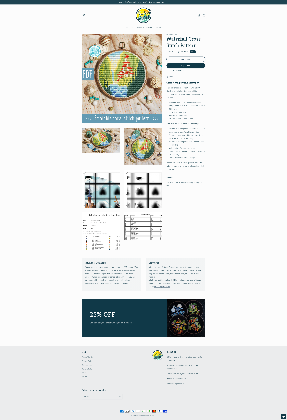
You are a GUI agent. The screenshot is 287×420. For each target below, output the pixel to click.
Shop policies (87, 365)
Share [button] (171, 77)
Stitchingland (140, 415)
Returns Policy (87, 369)
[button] (84, 15)
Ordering (85, 373)
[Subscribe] (119, 396)
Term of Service (87, 357)
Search (84, 377)
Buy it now (185, 66)
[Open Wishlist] (283, 416)
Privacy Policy (87, 361)
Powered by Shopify (150, 415)
